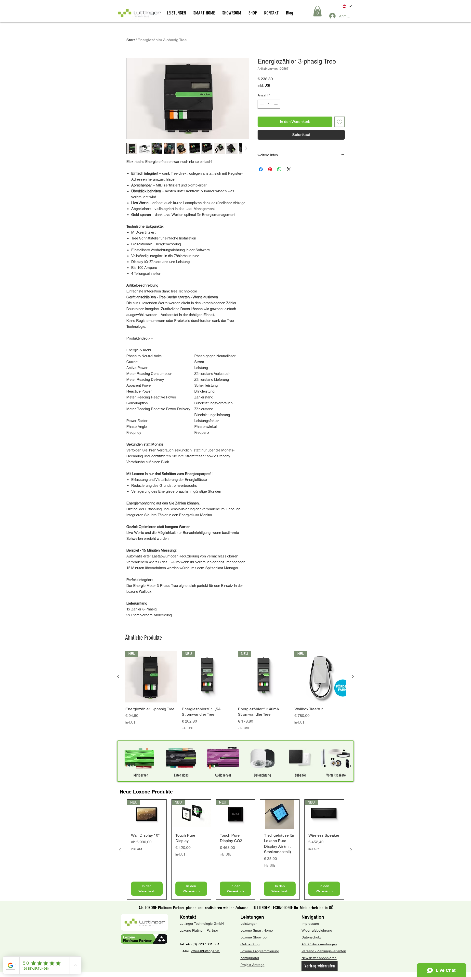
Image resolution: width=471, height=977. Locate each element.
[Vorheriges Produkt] (118, 676)
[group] (235, 693)
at (218, 951)
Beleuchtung (262, 775)
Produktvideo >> (139, 338)
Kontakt (188, 917)
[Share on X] (289, 169)
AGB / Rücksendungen (319, 944)
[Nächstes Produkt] (353, 676)
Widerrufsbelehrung (316, 930)
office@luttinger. (203, 951)
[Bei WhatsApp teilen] (279, 169)
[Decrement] (261, 104)
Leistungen (252, 917)
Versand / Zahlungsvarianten (323, 951)
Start (130, 40)
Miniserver (140, 775)
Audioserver (223, 775)
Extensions (181, 775)
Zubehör (300, 775)
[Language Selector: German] (346, 6)
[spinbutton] (268, 104)
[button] (317, 11)
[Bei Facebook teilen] (261, 169)
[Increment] (276, 104)
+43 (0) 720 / (196, 944)
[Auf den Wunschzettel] (339, 122)
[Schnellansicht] (279, 814)
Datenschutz (311, 937)
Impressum (310, 923)
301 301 (213, 944)
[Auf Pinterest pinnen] (270, 169)
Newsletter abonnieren (319, 958)
